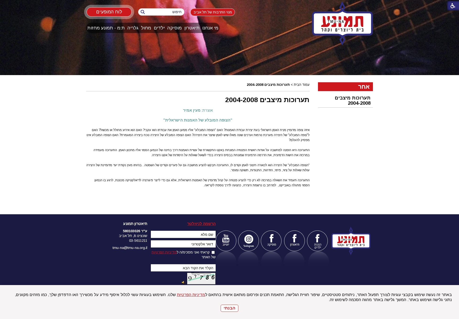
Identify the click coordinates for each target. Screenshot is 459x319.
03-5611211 (138, 240)
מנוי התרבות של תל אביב (212, 12)
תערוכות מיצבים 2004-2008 (267, 100)
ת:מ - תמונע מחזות (106, 27)
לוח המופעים (109, 11)
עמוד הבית (302, 85)
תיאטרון (192, 27)
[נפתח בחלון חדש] (226, 241)
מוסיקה (174, 27)
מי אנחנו (210, 27)
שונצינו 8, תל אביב (133, 236)
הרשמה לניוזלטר (201, 224)
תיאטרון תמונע (135, 224)
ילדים (159, 27)
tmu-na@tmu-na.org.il (130, 248)
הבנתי (229, 308)
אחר (364, 86)
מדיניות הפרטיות (191, 294)
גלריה (132, 27)
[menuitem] (210, 28)
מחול (146, 27)
